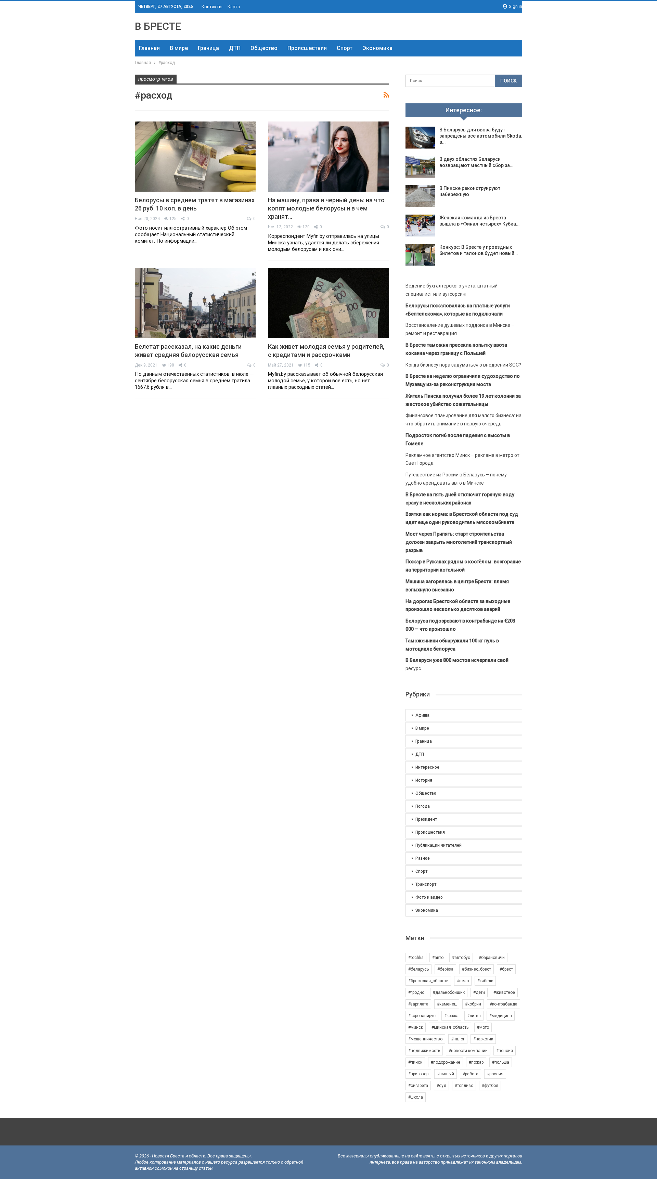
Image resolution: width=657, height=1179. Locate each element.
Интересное (427, 767)
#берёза (445, 969)
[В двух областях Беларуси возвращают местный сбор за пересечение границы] (420, 167)
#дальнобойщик (449, 992)
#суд (441, 1085)
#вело (463, 980)
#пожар (476, 1062)
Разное (422, 858)
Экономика (377, 48)
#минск (415, 1027)
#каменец (446, 1004)
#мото (483, 1027)
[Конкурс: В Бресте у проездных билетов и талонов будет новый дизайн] (420, 255)
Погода (422, 806)
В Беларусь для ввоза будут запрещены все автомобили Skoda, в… (480, 136)
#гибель (485, 980)
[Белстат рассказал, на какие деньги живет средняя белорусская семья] (195, 303)
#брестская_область (428, 980)
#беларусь (418, 969)
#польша (500, 1062)
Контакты (212, 6)
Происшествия (307, 48)
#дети (479, 992)
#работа (470, 1074)
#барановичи (492, 957)
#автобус (461, 957)
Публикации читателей (438, 845)
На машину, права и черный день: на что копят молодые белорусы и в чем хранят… (326, 208)
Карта (234, 6)
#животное (504, 992)
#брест (506, 969)
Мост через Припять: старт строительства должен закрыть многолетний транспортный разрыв (458, 542)
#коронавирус (422, 1015)
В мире (179, 48)
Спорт (344, 48)
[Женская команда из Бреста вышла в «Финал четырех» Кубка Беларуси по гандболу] (420, 225)
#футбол (490, 1085)
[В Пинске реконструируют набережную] (420, 196)
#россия (495, 1074)
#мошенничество (425, 1039)
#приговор (418, 1074)
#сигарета (418, 1085)
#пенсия (504, 1050)
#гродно (416, 992)
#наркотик (483, 1039)
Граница (208, 48)
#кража (451, 1015)
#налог (458, 1039)
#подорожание (445, 1062)
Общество (264, 48)
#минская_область (449, 1027)
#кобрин (473, 1004)
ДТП (235, 48)
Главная (149, 48)
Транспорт (425, 884)
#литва (474, 1015)
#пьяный (445, 1074)
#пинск (415, 1062)
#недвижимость (424, 1050)
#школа (415, 1097)
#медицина (500, 1015)
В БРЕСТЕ (158, 26)
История (423, 780)
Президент (426, 819)
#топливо (464, 1085)
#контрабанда (503, 1004)
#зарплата (418, 1004)
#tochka (416, 957)
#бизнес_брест (476, 969)
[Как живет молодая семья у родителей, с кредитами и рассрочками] (328, 303)
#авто (437, 957)
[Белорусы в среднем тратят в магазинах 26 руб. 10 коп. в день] (195, 156)
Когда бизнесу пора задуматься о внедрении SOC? (463, 365)
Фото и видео (429, 897)
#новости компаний (468, 1050)
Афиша (422, 715)
